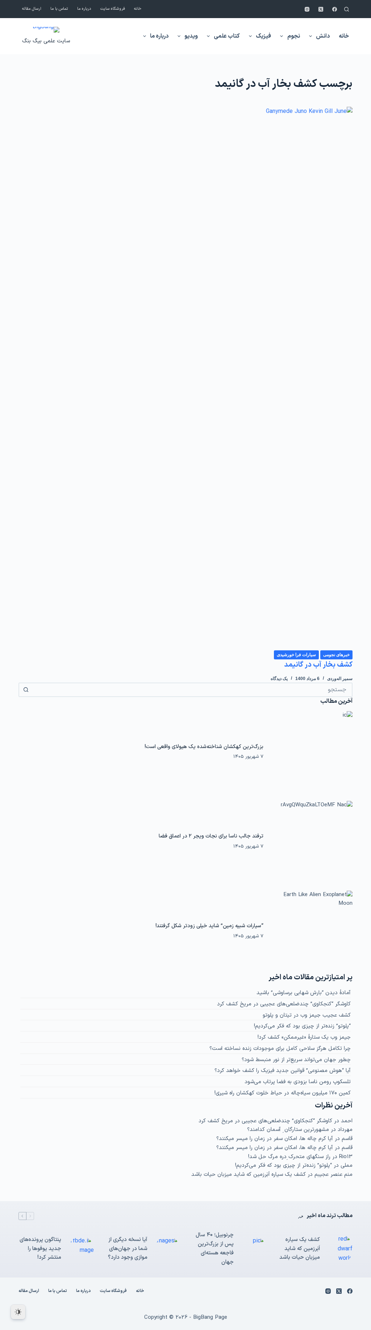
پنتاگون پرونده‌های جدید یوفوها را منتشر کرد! (40, 1249)
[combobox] (192, 690)
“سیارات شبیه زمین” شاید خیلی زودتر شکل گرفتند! (209, 926)
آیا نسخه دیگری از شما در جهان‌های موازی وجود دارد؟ (127, 1249)
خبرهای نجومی (336, 654)
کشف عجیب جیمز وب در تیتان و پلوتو (307, 1015)
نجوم (293, 36)
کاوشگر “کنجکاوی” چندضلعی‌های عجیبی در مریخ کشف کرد (284, 1004)
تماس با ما (59, 9)
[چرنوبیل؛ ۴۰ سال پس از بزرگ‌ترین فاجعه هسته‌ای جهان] (253, 1249)
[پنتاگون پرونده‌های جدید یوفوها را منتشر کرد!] (81, 1249)
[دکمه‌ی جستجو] (25, 689)
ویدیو (191, 36)
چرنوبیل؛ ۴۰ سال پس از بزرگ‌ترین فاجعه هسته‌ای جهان (215, 1248)
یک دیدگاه (279, 678)
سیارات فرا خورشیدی (296, 654)
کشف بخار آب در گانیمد (318, 664)
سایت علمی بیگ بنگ (46, 41)
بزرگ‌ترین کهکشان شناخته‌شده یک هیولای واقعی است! (204, 747)
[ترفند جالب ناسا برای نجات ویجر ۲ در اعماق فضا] (311, 841)
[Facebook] (334, 9)
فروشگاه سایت (112, 9)
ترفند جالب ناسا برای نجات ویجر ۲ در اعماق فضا (211, 836)
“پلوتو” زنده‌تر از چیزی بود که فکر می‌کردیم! (302, 1026)
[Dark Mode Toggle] (18, 1312)
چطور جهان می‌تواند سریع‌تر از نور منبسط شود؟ (296, 1060)
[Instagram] (307, 9)
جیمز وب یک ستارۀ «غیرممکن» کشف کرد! (304, 1037)
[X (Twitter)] (320, 9)
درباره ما (84, 9)
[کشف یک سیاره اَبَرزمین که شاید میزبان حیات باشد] (340, 1248)
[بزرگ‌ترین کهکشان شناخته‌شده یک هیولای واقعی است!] (311, 752)
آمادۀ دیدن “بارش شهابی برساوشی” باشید (304, 993)
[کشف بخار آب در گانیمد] (185, 378)
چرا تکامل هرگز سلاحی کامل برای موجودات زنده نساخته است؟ (280, 1048)
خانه (137, 9)
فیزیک (263, 36)
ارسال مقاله (31, 9)
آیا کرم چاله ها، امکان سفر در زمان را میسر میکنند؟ (274, 1139)
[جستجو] (346, 9)
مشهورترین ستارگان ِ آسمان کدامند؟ (288, 1130)
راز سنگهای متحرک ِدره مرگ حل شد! (289, 1157)
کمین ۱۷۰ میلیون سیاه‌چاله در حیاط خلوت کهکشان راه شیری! (282, 1093)
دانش (323, 36)
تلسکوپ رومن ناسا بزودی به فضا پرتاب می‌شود (298, 1082)
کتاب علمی (227, 36)
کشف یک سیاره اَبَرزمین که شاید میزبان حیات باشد (248, 1174)
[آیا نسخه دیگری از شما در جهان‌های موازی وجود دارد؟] (167, 1249)
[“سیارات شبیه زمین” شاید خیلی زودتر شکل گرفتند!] (311, 931)
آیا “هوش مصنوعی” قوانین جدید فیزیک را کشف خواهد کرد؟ (282, 1071)
